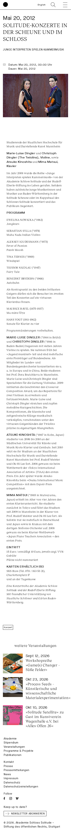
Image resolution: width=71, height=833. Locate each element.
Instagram (10, 798)
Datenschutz (12, 782)
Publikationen (12, 755)
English (42, 4)
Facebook (4, 798)
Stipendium (11, 742)
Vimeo (17, 798)
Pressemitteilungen (16, 770)
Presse (8, 766)
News (7, 774)
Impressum (11, 778)
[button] (62, 4)
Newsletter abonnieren (28, 813)
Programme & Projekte (18, 751)
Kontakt (9, 762)
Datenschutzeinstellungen (21, 786)
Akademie (10, 738)
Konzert (8, 627)
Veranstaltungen (14, 747)
